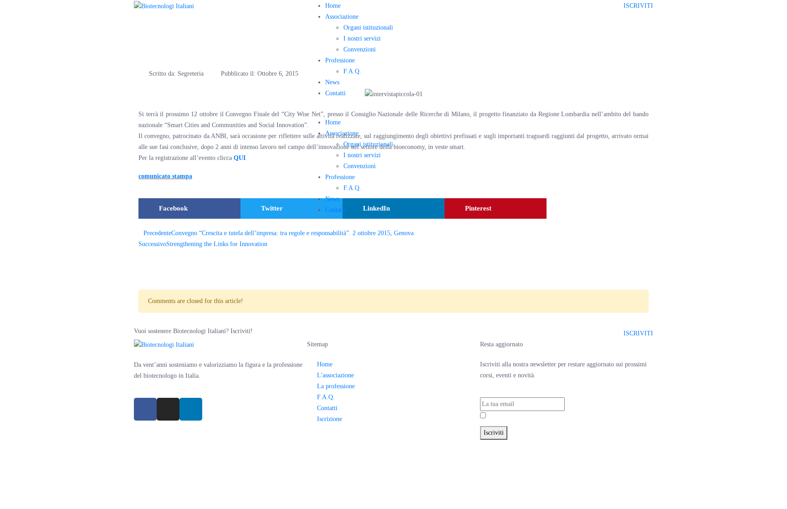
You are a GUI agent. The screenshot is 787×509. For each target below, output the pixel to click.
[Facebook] (145, 409)
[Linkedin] (190, 409)
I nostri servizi (362, 38)
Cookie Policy (449, 445)
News (332, 82)
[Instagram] (168, 409)
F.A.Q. (352, 71)
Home (333, 5)
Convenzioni (359, 49)
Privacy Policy (534, 416)
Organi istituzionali (368, 27)
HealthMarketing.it (540, 445)
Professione (340, 60)
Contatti (335, 93)
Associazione (341, 16)
